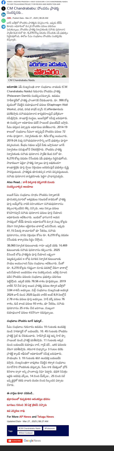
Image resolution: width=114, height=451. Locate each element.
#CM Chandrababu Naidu (30, 428)
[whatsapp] (3, 21)
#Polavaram (50, 428)
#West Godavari (26, 432)
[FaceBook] (3, 2)
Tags (10, 431)
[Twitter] (3, 8)
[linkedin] (3, 14)
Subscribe (16, 440)
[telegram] (3, 27)
